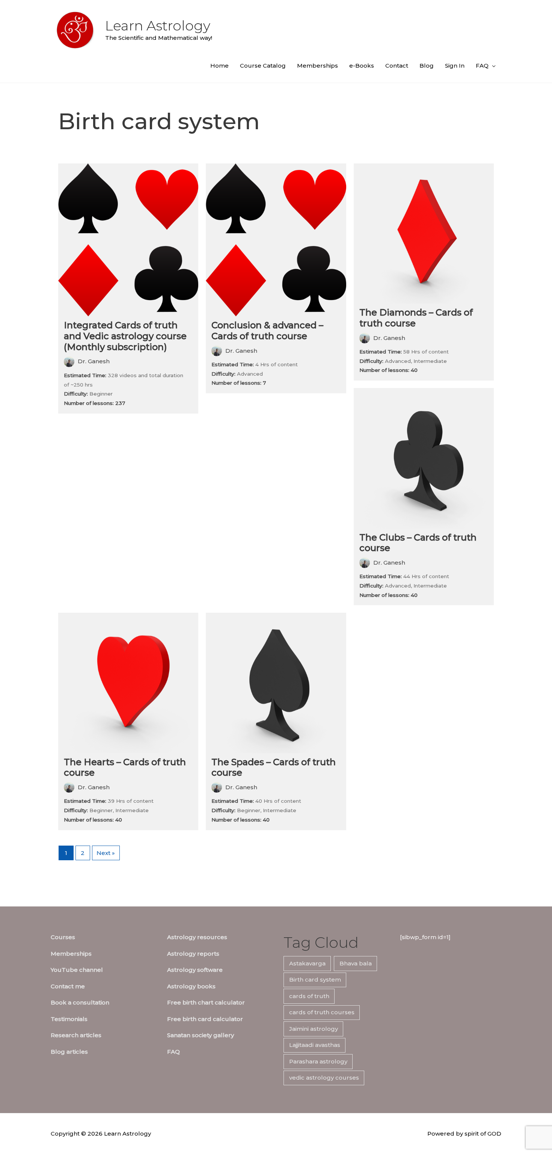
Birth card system (315, 979)
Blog (426, 65)
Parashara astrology (318, 1061)
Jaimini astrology (313, 1028)
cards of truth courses (321, 1012)
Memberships (317, 65)
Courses (63, 937)
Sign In (455, 65)
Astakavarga (307, 963)
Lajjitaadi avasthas (314, 1044)
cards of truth (309, 996)
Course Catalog (263, 65)
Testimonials (69, 1019)
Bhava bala (355, 963)
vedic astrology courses (324, 1077)
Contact (396, 65)
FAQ (482, 65)
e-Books (361, 65)
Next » (106, 852)
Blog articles (69, 1051)
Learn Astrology (157, 25)
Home (219, 65)
